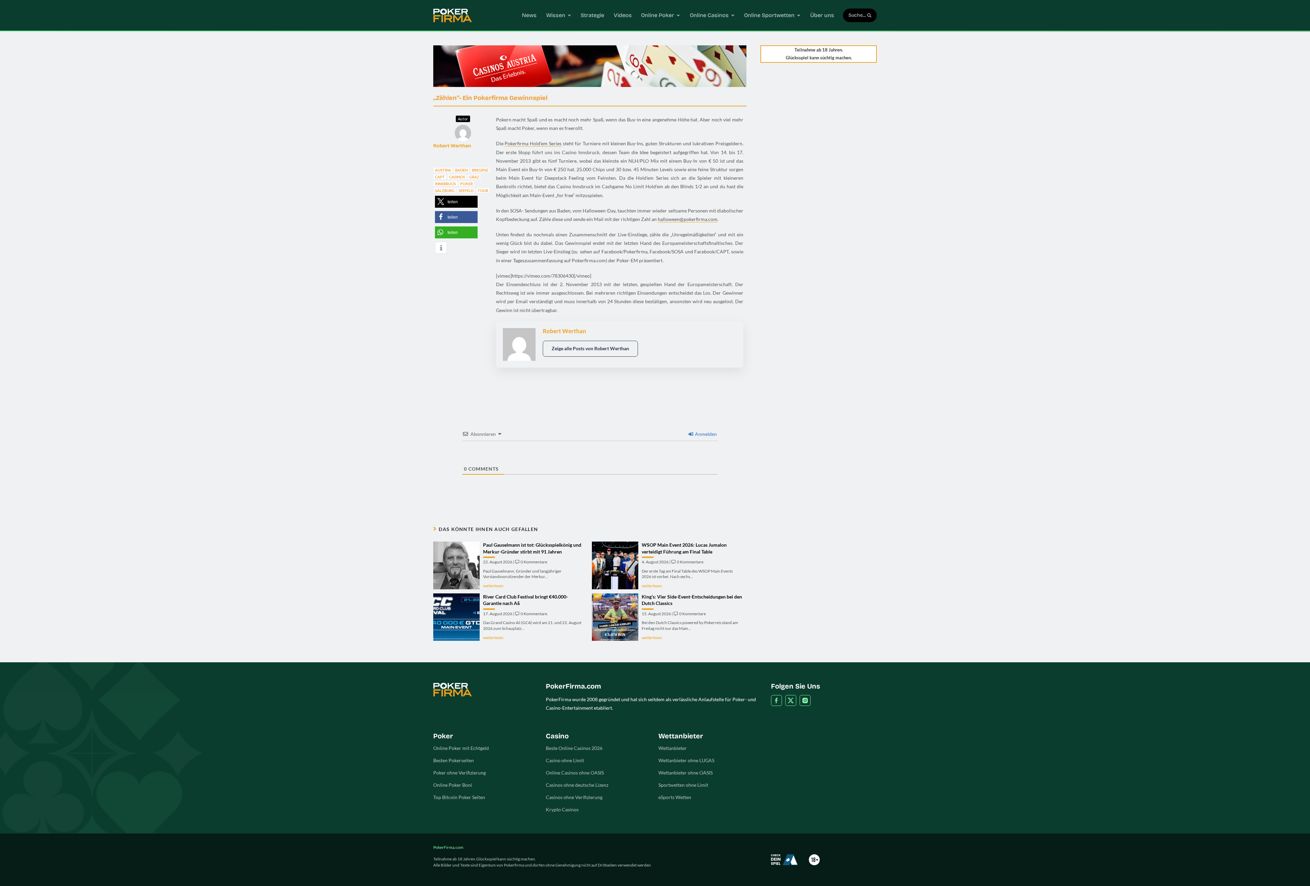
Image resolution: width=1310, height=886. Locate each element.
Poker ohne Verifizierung (459, 773)
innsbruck (445, 183)
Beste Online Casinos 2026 (574, 748)
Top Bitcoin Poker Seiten (459, 797)
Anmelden (705, 434)
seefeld (466, 190)
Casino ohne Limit (565, 760)
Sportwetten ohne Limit (683, 785)
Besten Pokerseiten (453, 760)
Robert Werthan (452, 146)
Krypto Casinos (562, 809)
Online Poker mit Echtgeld (461, 748)
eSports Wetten (674, 797)
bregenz (480, 170)
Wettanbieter (672, 748)
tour (483, 190)
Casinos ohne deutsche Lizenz (577, 785)
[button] (456, 202)
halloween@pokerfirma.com (687, 219)
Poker (466, 183)
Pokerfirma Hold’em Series (533, 143)
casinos (457, 177)
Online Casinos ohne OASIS (575, 773)
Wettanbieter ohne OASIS (685, 773)
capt (440, 177)
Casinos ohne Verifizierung (574, 797)
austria (443, 170)
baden (461, 170)
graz (474, 177)
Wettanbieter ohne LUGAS (686, 760)
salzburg (444, 190)
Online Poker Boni (452, 785)
